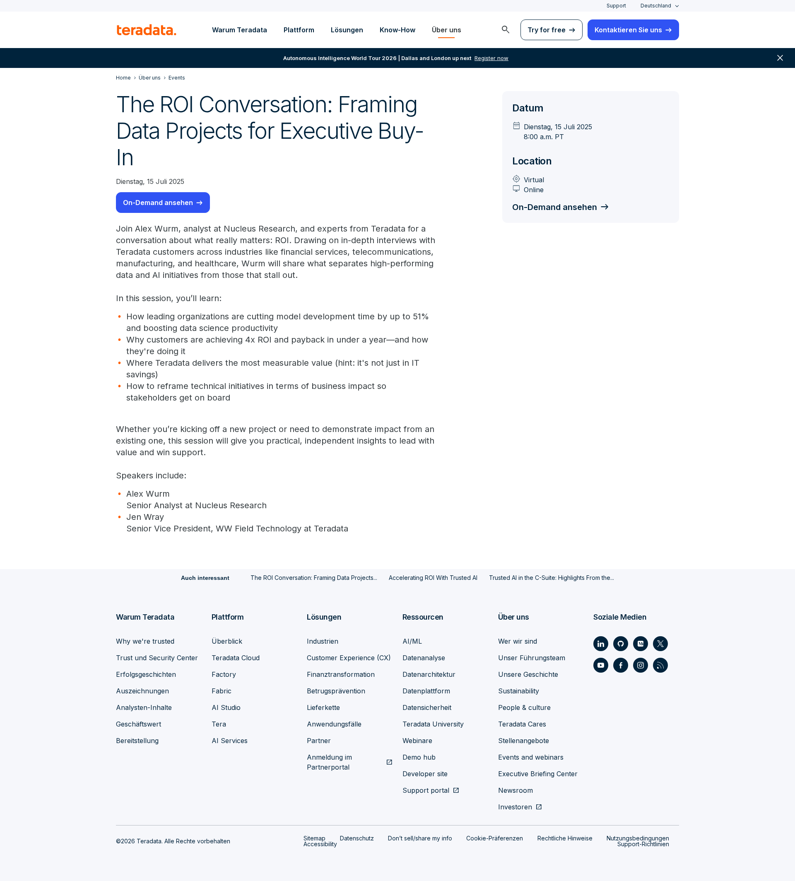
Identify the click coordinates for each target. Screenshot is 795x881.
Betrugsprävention (336, 691)
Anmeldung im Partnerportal (329, 762)
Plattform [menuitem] (299, 30)
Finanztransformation (341, 674)
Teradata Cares (522, 724)
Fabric (221, 691)
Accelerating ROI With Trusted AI (433, 577)
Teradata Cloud (236, 658)
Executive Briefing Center (538, 774)
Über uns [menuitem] (446, 30)
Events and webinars (531, 757)
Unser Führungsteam (531, 658)
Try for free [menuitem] (547, 30)
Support (616, 5)
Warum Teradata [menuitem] (239, 30)
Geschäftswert (138, 724)
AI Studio (226, 707)
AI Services (230, 740)
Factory (224, 674)
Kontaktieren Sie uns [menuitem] (628, 30)
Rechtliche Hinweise (565, 838)
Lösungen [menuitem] (347, 30)
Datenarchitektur (428, 674)
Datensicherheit (426, 707)
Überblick (227, 641)
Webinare (417, 740)
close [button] (780, 58)
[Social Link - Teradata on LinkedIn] (600, 643)
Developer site (425, 774)
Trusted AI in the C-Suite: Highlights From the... (551, 577)
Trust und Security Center (157, 658)
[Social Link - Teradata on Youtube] (600, 665)
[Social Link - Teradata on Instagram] (640, 665)
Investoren (515, 807)
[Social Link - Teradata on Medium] (640, 643)
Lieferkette (323, 707)
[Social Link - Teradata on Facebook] (620, 665)
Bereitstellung (137, 740)
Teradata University (433, 724)
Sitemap (314, 838)
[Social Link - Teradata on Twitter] (660, 643)
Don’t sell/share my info (420, 838)
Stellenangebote (523, 740)
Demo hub (419, 757)
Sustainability (518, 691)
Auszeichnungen (142, 691)
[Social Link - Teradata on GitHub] (620, 643)
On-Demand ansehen (158, 202)
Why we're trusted (145, 641)
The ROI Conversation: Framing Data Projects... (314, 577)
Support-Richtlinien (643, 843)
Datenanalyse (423, 658)
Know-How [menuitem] (397, 30)
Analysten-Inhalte (144, 707)
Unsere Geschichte (528, 674)
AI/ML (412, 641)
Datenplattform (426, 691)
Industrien (322, 641)
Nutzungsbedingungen (638, 838)
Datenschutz (357, 838)
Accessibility (320, 843)
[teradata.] (146, 30)
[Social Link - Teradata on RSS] (660, 665)
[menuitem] (506, 30)
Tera (219, 724)
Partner (319, 740)
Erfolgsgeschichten (146, 674)
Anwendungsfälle (334, 724)
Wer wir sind (517, 641)
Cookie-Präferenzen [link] (494, 838)
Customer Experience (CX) (349, 658)
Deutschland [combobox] (656, 5)
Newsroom (515, 790)
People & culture (524, 707)
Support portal (425, 790)
